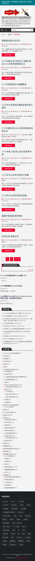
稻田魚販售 (6, 523)
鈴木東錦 (27, 537)
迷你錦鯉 (5, 537)
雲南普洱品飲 (8, 436)
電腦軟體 (5, 475)
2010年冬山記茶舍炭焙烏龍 (14, 195)
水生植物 (8, 391)
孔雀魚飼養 (8, 371)
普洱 (20, 516)
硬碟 (6, 464)
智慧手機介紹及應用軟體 (10, 405)
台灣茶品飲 (24, 44)
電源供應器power (10, 467)
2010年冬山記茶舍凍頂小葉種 (15, 175)
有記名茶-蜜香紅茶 (10, 236)
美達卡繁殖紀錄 (10, 397)
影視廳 (5, 364)
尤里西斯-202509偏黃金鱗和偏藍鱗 (13, 329)
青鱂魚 (5, 545)
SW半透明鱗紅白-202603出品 (11, 286)
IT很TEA (15, 44)
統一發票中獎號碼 (8, 412)
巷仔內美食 (6, 361)
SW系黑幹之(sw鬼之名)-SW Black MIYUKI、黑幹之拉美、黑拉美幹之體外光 (17, 297)
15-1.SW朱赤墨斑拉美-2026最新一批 (13, 276)
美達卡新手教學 (10, 394)
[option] (22, 2)
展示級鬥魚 (8, 374)
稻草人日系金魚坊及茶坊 (12, 385)
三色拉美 (21, 501)
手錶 (4, 367)
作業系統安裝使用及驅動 (12, 477)
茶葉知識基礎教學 (10, 433)
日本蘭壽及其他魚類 (9, 369)
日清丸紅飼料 (7, 516)
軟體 (29, 534)
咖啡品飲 (7, 425)
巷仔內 (29, 505)
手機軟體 (5, 509)
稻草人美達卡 (7, 527)
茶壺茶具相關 (8, 430)
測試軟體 (7, 485)
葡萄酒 (5, 443)
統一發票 (16, 527)
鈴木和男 (19, 537)
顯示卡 (6, 472)
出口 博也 (5, 505)
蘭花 (23, 534)
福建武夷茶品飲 (9, 428)
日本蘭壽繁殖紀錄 (10, 379)
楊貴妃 (5, 519)
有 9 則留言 (13, 136)
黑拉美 (21, 545)
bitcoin (13, 501)
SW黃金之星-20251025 (10, 326)
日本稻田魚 (14, 509)
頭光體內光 (13, 545)
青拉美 (28, 541)
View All (30, 269)
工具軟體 (7, 482)
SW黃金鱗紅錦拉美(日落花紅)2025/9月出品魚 (16, 331)
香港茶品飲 (8, 440)
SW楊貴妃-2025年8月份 (10, 336)
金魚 (12, 537)
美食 (13, 530)
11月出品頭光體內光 (9, 323)
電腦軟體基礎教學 (10, 488)
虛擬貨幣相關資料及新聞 (10, 448)
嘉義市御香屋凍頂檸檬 (12, 216)
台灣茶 (22, 505)
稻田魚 (26, 519)
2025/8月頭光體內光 (9, 339)
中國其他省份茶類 (10, 419)
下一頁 (17, 259)
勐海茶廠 (14, 505)
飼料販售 (7, 402)
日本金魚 (20, 512)
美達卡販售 (6, 530)
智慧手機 (27, 516)
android (5, 501)
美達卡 (6, 389)
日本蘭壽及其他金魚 (9, 512)
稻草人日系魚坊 (17, 523)
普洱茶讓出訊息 (10, 438)
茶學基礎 (5, 534)
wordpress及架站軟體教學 (11, 353)
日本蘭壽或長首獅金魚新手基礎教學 (15, 377)
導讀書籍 (5, 358)
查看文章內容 (8, 55)
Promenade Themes (22, 558)
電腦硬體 (12, 541)
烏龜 (6, 382)
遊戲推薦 (5, 451)
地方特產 (5, 356)
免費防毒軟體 (8, 479)
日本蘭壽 (23, 509)
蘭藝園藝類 (6, 446)
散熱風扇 (7, 461)
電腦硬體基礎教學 (10, 469)
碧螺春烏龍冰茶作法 (11, 40)
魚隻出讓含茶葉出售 (12, 387)
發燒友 (5, 409)
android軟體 (8, 407)
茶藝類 (5, 418)
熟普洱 (12, 519)
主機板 (6, 459)
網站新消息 (6, 415)
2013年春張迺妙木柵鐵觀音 (14, 84)
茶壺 (23, 530)
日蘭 (15, 516)
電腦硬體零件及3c (8, 454)
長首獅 (6, 399)
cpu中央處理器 (9, 456)
